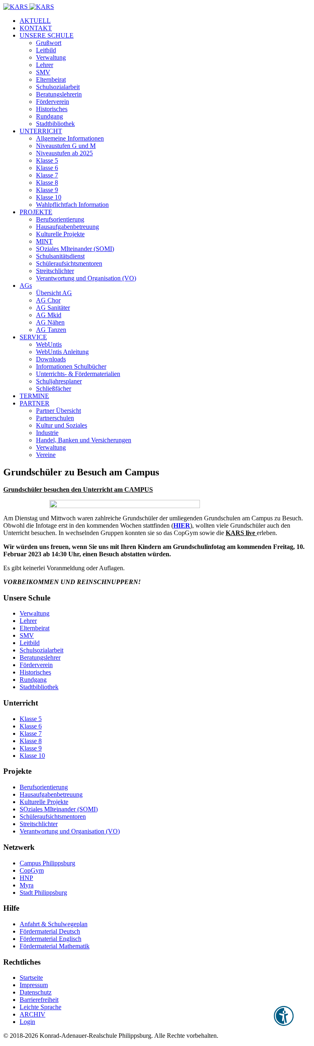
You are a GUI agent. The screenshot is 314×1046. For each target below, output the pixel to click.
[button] (47, 35)
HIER (181, 525)
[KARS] (28, 6)
